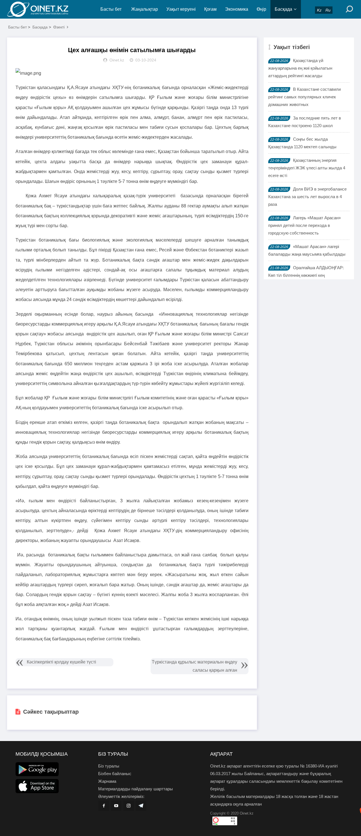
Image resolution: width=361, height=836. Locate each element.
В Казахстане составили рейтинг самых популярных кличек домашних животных (304, 97)
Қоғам (210, 9)
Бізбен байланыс (114, 773)
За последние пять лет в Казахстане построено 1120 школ (304, 122)
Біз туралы (108, 766)
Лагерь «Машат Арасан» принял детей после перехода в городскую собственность (304, 225)
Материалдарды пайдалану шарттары (135, 788)
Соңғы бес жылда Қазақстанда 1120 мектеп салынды (302, 143)
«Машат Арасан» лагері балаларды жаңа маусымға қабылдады (306, 250)
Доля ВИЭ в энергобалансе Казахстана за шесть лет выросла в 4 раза (307, 197)
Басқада (283, 9)
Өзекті (59, 27)
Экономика (236, 9)
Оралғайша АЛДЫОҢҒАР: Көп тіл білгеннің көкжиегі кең (306, 271)
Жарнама (107, 781)
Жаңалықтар (144, 9)
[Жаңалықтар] (42, 9)
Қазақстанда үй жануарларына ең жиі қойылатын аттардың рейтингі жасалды (300, 68)
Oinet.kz (247, 813)
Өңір (261, 9)
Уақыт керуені (181, 9)
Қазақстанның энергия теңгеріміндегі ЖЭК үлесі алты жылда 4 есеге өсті (306, 168)
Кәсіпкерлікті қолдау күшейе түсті (61, 662)
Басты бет (111, 9)
